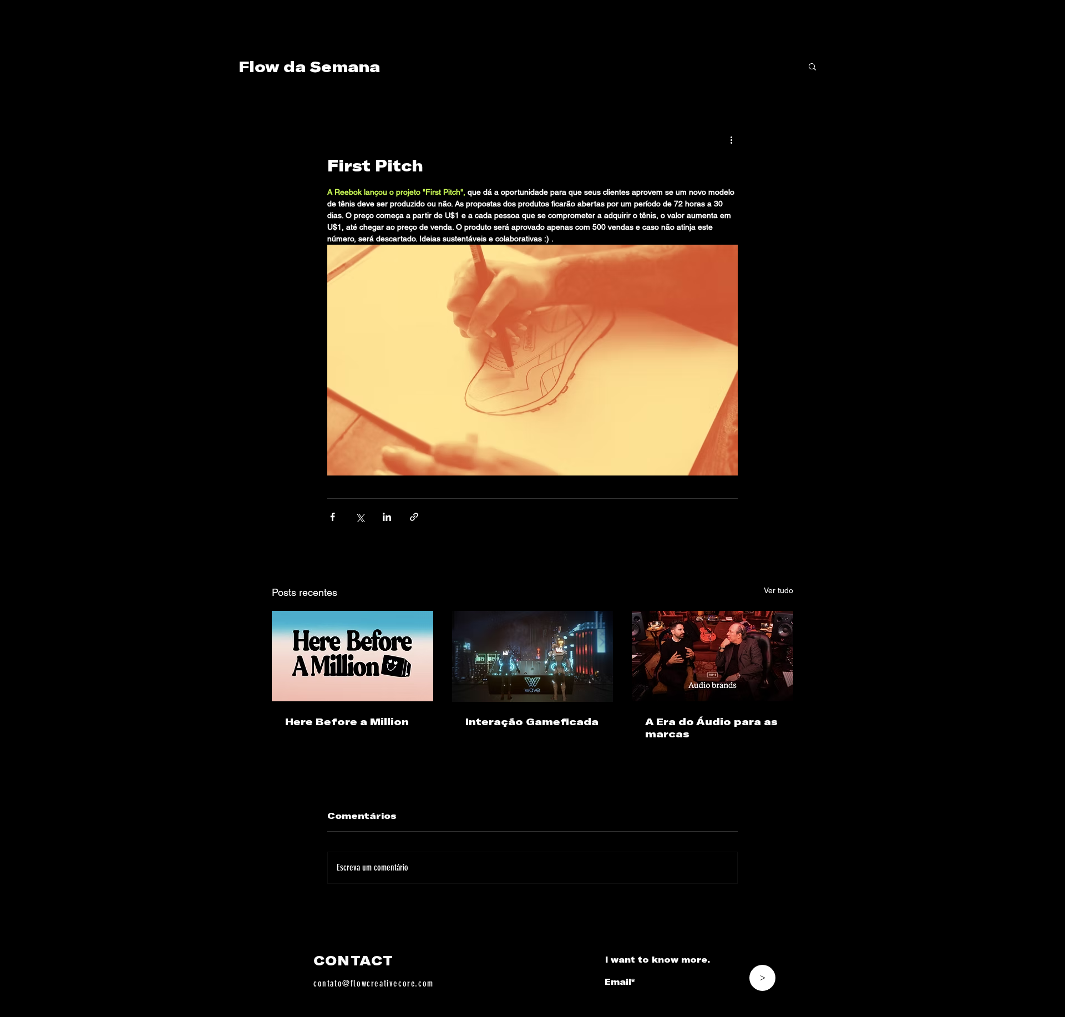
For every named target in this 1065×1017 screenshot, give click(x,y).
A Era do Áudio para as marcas (711, 727)
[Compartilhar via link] (414, 517)
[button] (812, 66)
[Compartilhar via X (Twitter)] (359, 517)
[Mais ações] (731, 139)
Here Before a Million (347, 721)
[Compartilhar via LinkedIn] (387, 517)
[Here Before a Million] (352, 656)
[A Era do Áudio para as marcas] (712, 656)
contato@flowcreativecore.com (373, 983)
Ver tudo (778, 590)
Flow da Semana (309, 66)
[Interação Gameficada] (532, 656)
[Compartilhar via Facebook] (332, 517)
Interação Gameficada (532, 721)
